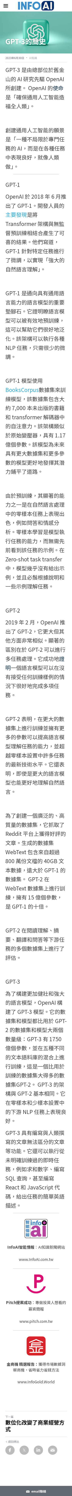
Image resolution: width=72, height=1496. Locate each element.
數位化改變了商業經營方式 (35, 1425)
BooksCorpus (22, 389)
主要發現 (16, 214)
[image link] (36, 5)
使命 (58, 88)
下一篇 (9, 1417)
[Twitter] (24, 1450)
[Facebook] (10, 1450)
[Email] (52, 1450)
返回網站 (13, 1441)
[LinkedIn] (38, 1450)
